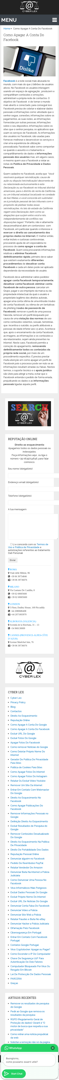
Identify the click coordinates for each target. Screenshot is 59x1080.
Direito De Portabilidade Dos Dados (29, 849)
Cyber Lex (15, 698)
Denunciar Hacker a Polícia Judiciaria (29, 923)
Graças (14, 983)
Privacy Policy (17, 702)
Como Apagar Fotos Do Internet (27, 772)
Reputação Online (20, 720)
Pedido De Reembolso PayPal (26, 863)
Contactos (16, 711)
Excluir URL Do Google (22, 733)
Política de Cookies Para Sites (26, 767)
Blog (12, 706)
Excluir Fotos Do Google (23, 738)
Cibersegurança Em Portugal (25, 932)
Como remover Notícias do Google (29, 747)
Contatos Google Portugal (24, 945)
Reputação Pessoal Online (24, 854)
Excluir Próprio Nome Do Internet (28, 896)
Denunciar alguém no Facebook (27, 858)
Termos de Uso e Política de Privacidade (28, 546)
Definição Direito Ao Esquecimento (29, 821)
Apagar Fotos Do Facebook (25, 742)
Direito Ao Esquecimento (23, 715)
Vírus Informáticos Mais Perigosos (28, 888)
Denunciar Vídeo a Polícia (23, 910)
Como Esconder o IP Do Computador (30, 954)
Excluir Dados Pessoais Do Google (28, 892)
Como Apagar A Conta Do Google (28, 724)
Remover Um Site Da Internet (26, 785)
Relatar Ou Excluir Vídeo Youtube (28, 780)
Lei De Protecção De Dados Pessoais (30, 974)
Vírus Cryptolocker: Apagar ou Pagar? (30, 949)
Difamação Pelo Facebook (24, 928)
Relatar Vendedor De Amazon (26, 867)
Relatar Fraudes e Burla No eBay (27, 919)
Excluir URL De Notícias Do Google (29, 901)
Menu (9, 20)
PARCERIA (16, 978)
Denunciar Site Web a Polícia (25, 914)
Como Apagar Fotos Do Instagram (28, 776)
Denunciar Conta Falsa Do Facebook (29, 905)
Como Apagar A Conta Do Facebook (30, 729)
